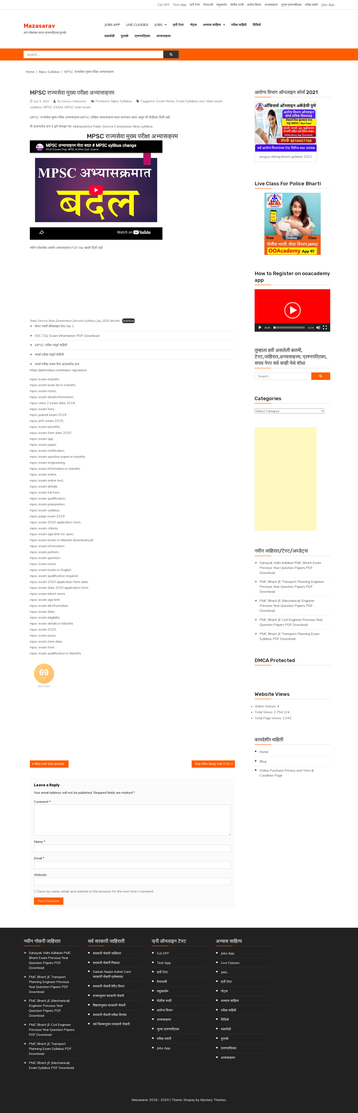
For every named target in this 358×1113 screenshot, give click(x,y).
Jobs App (327, 5)
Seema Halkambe (74, 101)
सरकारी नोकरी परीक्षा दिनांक (110, 1015)
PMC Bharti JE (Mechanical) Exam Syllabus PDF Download (51, 1065)
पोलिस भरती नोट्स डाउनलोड (49, 764)
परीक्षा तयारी (311, 5)
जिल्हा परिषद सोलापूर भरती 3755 (212, 764)
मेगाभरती (208, 5)
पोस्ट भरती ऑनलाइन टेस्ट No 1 (54, 326)
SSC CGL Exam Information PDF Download (67, 336)
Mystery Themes (213, 1100)
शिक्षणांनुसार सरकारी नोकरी (109, 1005)
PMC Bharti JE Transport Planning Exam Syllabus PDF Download (289, 636)
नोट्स (193, 25)
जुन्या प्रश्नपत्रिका (291, 5)
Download (128, 320)
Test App (179, 5)
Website (40, 875)
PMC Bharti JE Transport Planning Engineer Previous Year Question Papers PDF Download (292, 586)
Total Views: (264, 712)
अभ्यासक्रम (271, 5)
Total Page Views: (269, 718)
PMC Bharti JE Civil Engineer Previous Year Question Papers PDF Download (291, 622)
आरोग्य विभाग (254, 5)
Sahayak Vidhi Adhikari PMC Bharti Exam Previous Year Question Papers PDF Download (290, 568)
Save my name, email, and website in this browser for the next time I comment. (95, 891)
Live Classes (137, 25)
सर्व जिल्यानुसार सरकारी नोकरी (111, 1024)
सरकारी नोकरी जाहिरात (107, 953)
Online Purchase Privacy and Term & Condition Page (287, 772)
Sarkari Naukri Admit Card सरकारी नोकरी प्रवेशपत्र (112, 974)
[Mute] (318, 327)
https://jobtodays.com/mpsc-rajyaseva (58, 370)
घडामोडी (109, 36)
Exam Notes (165, 101)
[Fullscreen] (325, 327)
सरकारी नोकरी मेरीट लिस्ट (109, 986)
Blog (263, 761)
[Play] (260, 327)
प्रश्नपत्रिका (142, 36)
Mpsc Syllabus (121, 101)
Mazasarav (39, 25)
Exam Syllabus (187, 101)
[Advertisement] (123, 285)
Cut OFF (163, 5)
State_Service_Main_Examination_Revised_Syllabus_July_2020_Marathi (75, 320)
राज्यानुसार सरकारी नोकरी (108, 996)
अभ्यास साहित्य (212, 25)
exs (202, 101)
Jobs (158, 25)
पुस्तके (124, 36)
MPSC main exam (77, 107)
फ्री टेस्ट (195, 5)
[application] (292, 310)
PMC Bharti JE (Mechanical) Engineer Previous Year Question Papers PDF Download (287, 606)
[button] (292, 310)
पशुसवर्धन (221, 5)
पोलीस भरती (237, 5)
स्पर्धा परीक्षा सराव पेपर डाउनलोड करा (57, 364)
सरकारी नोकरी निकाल (106, 963)
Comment (42, 802)
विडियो (257, 25)
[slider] (289, 327)
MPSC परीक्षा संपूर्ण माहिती (51, 345)
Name (39, 842)
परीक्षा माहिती (239, 25)
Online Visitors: (266, 706)
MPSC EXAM (53, 107)
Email (39, 858)
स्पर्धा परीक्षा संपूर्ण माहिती (49, 354)
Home (264, 752)
